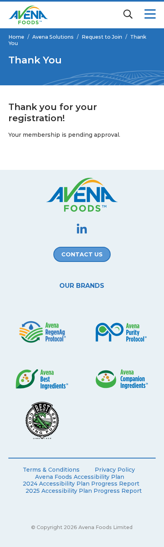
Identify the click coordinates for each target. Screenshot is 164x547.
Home (16, 37)
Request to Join (102, 37)
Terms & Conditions (51, 469)
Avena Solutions (53, 37)
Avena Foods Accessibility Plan (79, 477)
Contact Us (82, 254)
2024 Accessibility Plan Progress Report (81, 483)
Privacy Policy (115, 469)
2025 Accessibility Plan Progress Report (83, 491)
